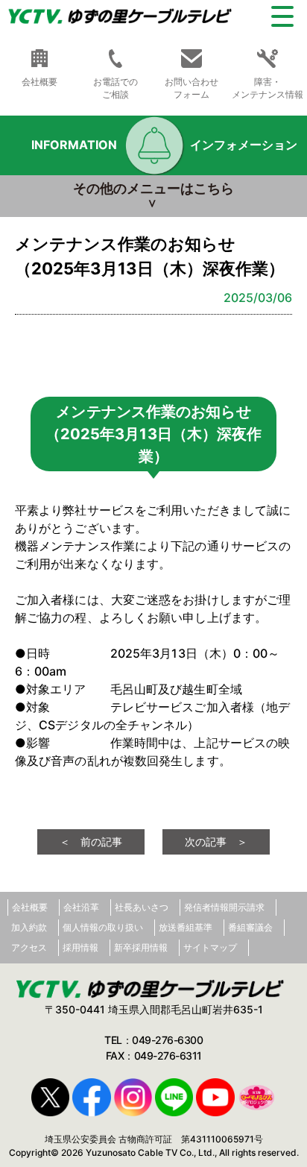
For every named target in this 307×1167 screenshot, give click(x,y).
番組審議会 (250, 927)
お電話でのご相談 (115, 88)
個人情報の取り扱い (103, 927)
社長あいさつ (141, 907)
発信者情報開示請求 (224, 907)
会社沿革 (81, 907)
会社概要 (30, 907)
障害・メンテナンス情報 (267, 88)
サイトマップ (210, 947)
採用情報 (80, 947)
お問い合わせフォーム (191, 88)
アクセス (29, 947)
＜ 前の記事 (91, 841)
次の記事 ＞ (216, 841)
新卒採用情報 (141, 947)
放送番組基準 (185, 927)
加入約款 (29, 927)
